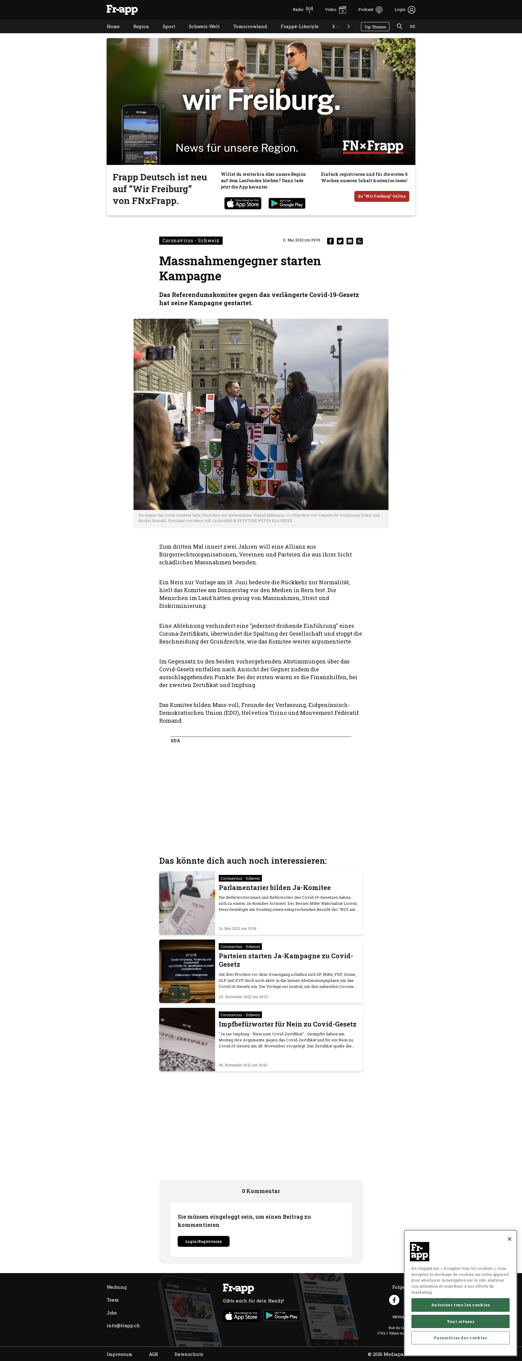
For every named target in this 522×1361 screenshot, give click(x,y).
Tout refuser (461, 1321)
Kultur (335, 34)
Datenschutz (189, 1354)
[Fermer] (509, 1239)
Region (137, 34)
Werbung (117, 1287)
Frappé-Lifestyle (295, 34)
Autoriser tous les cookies (460, 1305)
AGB (153, 1354)
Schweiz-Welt (199, 34)
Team (113, 1300)
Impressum (119, 1354)
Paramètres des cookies (460, 1337)
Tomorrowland (246, 34)
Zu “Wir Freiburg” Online (382, 196)
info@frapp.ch (123, 1325)
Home (108, 34)
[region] (460, 1293)
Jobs (112, 1313)
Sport (164, 34)
